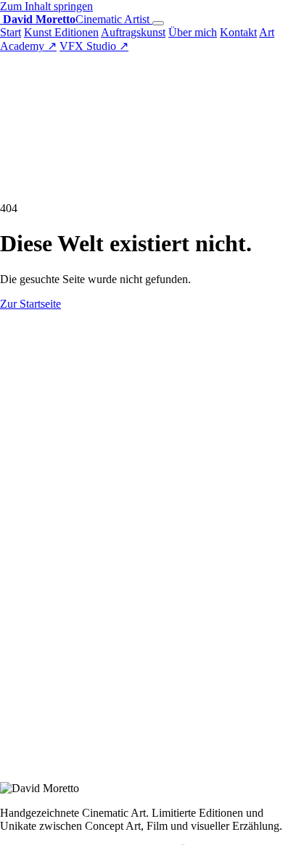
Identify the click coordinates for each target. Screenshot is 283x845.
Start (10, 32)
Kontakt (238, 32)
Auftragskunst (133, 32)
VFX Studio (94, 46)
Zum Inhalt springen (46, 6)
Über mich (192, 32)
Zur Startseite (30, 304)
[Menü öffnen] (158, 23)
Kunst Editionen (61, 32)
